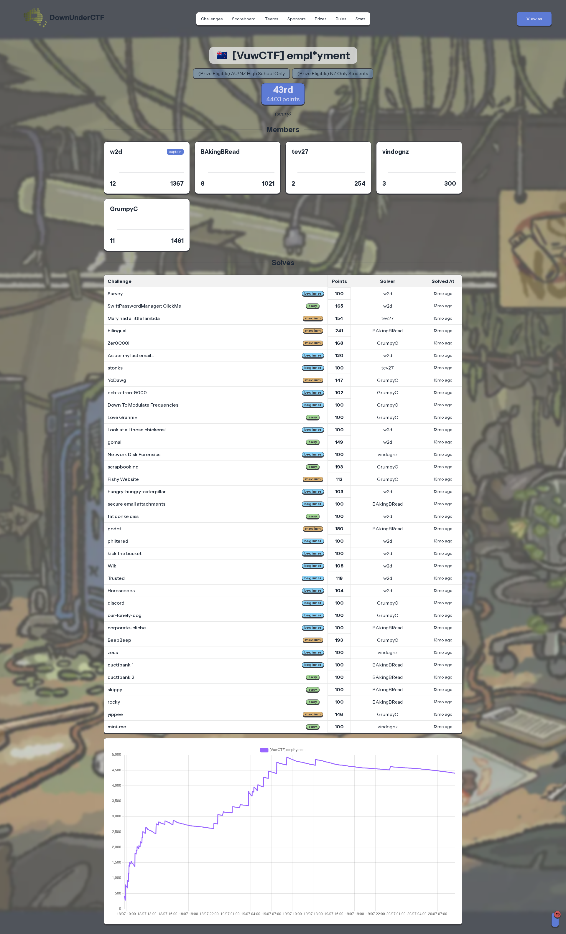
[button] (534, 19)
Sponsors (296, 19)
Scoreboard (244, 19)
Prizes (320, 19)
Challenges (212, 19)
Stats (360, 19)
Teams (271, 19)
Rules (341, 19)
